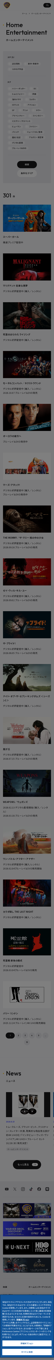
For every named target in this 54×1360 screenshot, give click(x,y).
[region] (27, 1326)
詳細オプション (27, 1343)
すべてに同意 (27, 1352)
